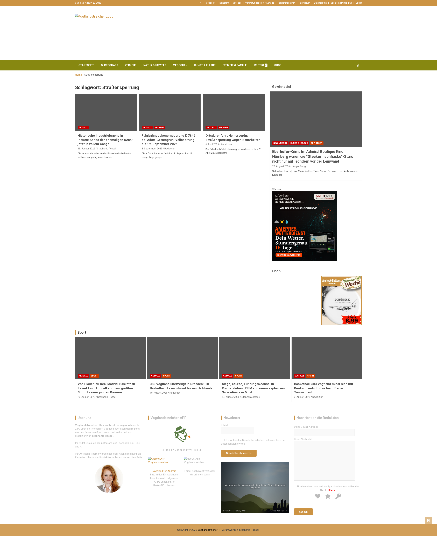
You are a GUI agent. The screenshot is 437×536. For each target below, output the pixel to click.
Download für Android (164, 471)
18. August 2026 (158, 392)
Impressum (304, 3)
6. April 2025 (212, 144)
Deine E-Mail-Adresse (306, 426)
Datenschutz (320, 3)
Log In (359, 3)
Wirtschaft (109, 65)
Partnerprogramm (286, 3)
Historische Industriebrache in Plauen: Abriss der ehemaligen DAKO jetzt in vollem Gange (105, 140)
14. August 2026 (230, 397)
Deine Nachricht (303, 439)
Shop (277, 65)
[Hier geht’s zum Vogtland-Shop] (296, 300)
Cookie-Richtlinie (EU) (341, 3)
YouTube (237, 3)
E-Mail (224, 425)
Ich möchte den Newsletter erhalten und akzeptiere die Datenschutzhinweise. (253, 442)
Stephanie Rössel (106, 148)
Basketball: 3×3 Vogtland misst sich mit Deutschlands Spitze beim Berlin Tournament (323, 388)
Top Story (316, 143)
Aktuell (83, 127)
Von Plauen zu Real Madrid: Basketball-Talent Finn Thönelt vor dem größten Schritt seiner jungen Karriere (107, 388)
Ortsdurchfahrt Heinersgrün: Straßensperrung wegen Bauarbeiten (233, 138)
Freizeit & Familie (234, 65)
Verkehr (131, 65)
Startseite (86, 65)
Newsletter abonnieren (238, 453)
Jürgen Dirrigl (299, 166)
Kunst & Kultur (205, 65)
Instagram (224, 3)
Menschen (180, 65)
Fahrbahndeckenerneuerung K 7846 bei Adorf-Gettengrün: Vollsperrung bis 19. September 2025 (168, 140)
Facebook (210, 3)
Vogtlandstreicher (207, 529)
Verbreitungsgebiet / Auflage (259, 3)
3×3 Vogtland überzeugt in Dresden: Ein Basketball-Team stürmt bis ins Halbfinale (181, 386)
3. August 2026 (302, 397)
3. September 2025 (152, 148)
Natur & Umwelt (154, 65)
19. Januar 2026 (86, 148)
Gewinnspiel (281, 87)
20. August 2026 (281, 166)
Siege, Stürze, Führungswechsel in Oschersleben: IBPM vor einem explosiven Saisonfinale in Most (253, 388)
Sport (81, 332)
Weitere (259, 65)
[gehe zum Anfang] (428, 520)
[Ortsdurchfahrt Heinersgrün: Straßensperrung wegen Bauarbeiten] (234, 112)
